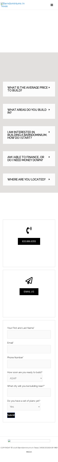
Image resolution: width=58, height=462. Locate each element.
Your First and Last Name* (20, 328)
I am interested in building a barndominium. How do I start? (27, 134)
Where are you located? (26, 179)
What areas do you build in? (26, 111)
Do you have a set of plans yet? (23, 401)
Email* (10, 342)
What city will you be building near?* (26, 386)
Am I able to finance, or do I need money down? (25, 158)
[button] (29, 89)
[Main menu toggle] (52, 5)
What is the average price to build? (27, 89)
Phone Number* (15, 357)
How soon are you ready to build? (24, 372)
